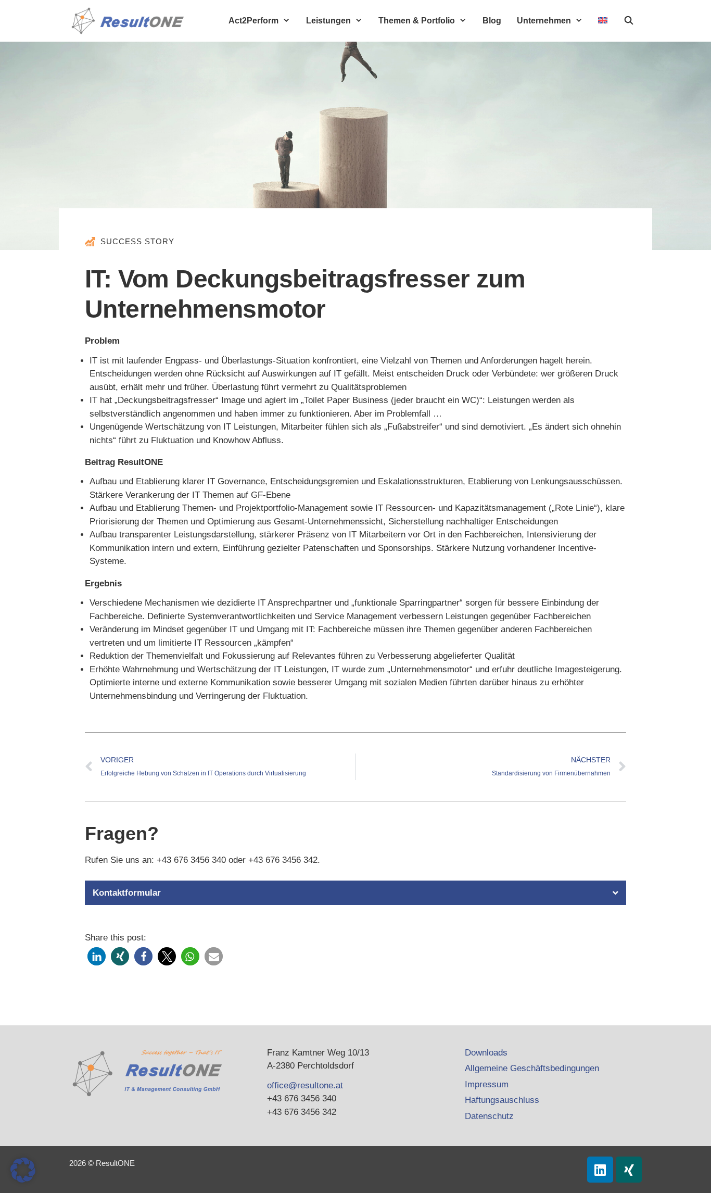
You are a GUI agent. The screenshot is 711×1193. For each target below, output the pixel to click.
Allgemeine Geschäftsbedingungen (532, 1068)
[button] (355, 893)
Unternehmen (544, 20)
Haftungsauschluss (502, 1100)
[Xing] (629, 1170)
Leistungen (328, 20)
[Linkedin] (600, 1170)
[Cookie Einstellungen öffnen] (22, 1180)
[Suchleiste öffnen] (628, 21)
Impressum (487, 1084)
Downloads (486, 1053)
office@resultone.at (305, 1085)
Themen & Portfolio (416, 20)
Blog (492, 20)
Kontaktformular (127, 893)
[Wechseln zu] (602, 20)
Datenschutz (489, 1116)
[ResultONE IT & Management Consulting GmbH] (130, 21)
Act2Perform (253, 20)
